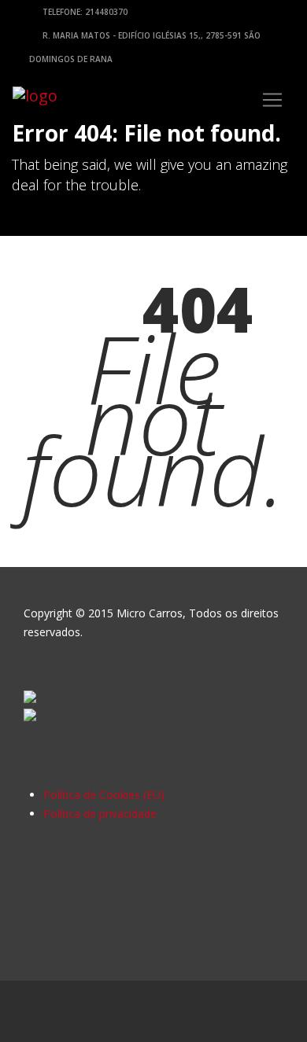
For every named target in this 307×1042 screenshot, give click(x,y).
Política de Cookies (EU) (104, 794)
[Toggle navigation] (272, 100)
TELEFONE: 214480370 (84, 11)
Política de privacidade (100, 813)
